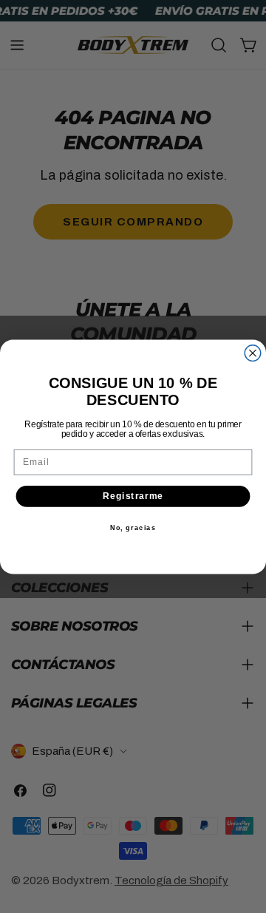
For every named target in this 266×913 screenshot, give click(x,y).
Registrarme (133, 495)
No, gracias (133, 528)
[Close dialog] (253, 353)
